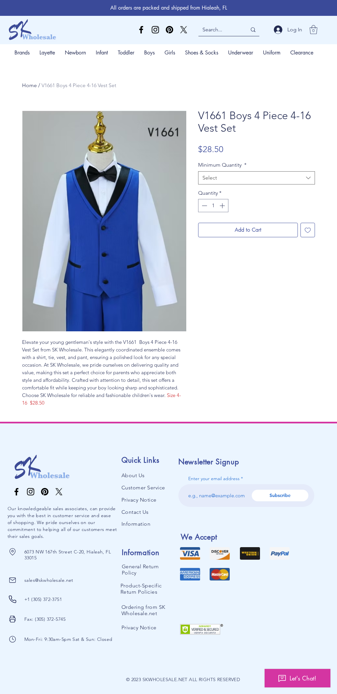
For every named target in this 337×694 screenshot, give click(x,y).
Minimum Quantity (222, 165)
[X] (184, 30)
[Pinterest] (169, 30)
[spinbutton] (213, 205)
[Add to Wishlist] (307, 230)
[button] (313, 29)
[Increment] (222, 205)
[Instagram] (155, 30)
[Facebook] (141, 30)
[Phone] (12, 552)
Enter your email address (214, 478)
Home (29, 85)
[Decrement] (203, 205)
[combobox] (256, 177)
